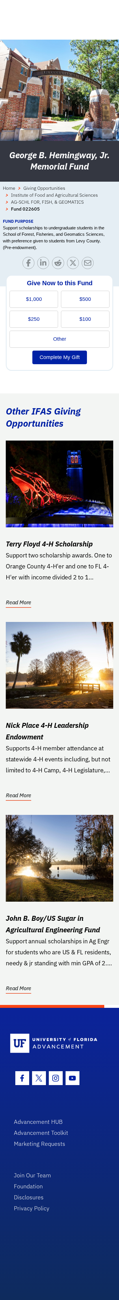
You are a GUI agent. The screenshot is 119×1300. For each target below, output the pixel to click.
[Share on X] (74, 264)
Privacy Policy (31, 1208)
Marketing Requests (39, 1144)
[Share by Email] (89, 264)
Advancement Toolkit (41, 1133)
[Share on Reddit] (59, 264)
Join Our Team (32, 1175)
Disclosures (29, 1197)
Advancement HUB (38, 1122)
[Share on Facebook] (30, 264)
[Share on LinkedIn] (44, 264)
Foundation (28, 1186)
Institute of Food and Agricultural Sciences (54, 195)
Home (9, 188)
